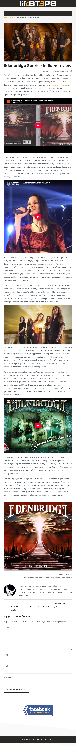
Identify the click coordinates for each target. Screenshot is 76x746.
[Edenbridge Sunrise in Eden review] (38, 42)
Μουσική (69, 574)
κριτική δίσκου (55, 577)
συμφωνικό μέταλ (66, 577)
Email (6, 666)
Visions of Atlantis (59, 85)
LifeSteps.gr (38, 4)
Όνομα (7, 655)
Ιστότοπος (8, 677)
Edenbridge (48, 257)
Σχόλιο (7, 627)
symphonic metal (44, 577)
